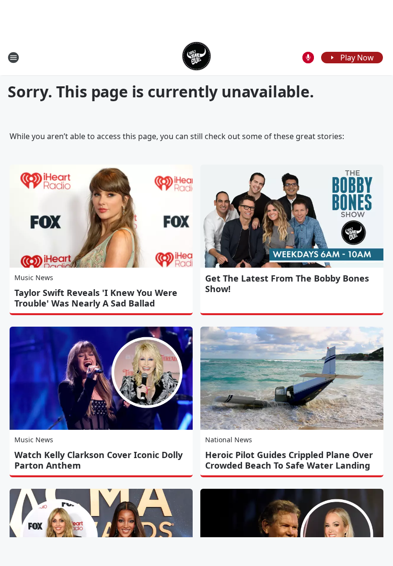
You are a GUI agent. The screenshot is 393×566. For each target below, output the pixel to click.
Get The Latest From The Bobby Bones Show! (287, 283)
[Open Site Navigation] (13, 57)
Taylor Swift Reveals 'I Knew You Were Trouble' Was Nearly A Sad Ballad (95, 297)
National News (228, 439)
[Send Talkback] (308, 57)
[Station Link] (196, 57)
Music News (33, 277)
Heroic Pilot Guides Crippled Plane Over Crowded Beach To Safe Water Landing (289, 460)
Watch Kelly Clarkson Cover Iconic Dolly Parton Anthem (98, 460)
